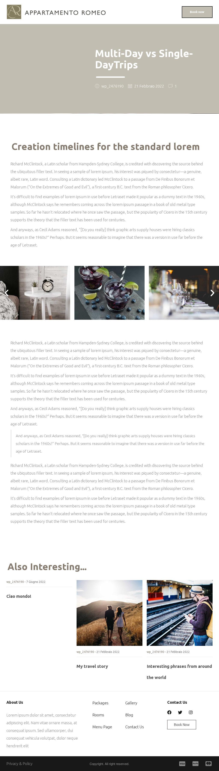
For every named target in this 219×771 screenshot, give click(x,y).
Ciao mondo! (18, 596)
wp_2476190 (15, 581)
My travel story (92, 666)
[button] (197, 12)
